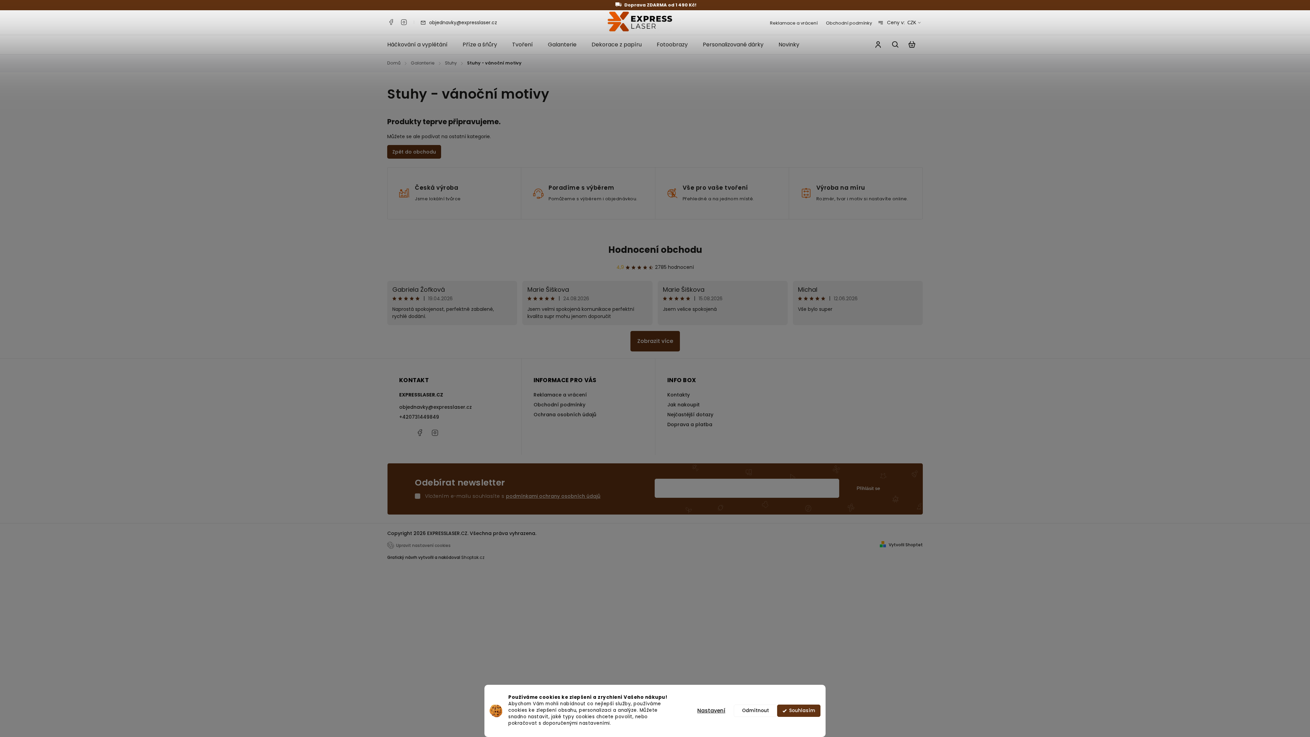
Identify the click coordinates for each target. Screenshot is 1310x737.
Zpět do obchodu (414, 151)
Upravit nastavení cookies (423, 545)
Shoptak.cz (472, 557)
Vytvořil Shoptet (906, 545)
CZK (911, 22)
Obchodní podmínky (849, 23)
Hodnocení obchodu (655, 250)
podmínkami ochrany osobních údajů (553, 496)
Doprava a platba (689, 424)
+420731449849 (419, 417)
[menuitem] (421, 44)
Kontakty (678, 394)
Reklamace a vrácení (794, 23)
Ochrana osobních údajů (565, 414)
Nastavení (711, 710)
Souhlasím (802, 710)
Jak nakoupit (683, 404)
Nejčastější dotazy (690, 414)
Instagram (404, 22)
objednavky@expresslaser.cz (435, 407)
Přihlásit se (868, 488)
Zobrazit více (655, 341)
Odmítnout (755, 710)
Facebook (391, 22)
